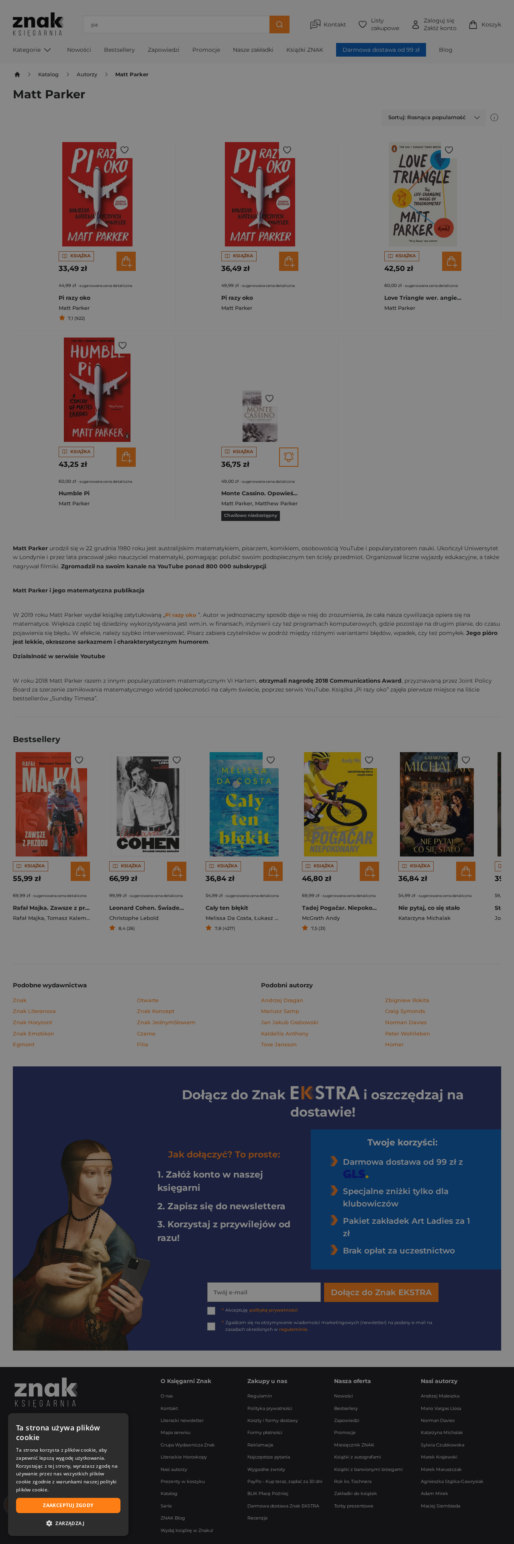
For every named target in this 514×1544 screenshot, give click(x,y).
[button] (68, 1523)
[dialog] (68, 1474)
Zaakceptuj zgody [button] (68, 1505)
